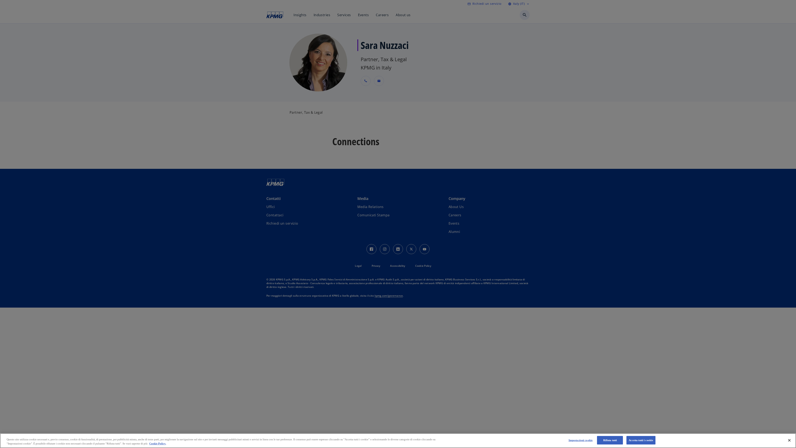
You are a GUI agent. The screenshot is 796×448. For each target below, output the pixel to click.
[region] (398, 440)
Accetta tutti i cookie (641, 440)
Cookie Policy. (157, 443)
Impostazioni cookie (581, 440)
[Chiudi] (789, 440)
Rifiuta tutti (610, 440)
